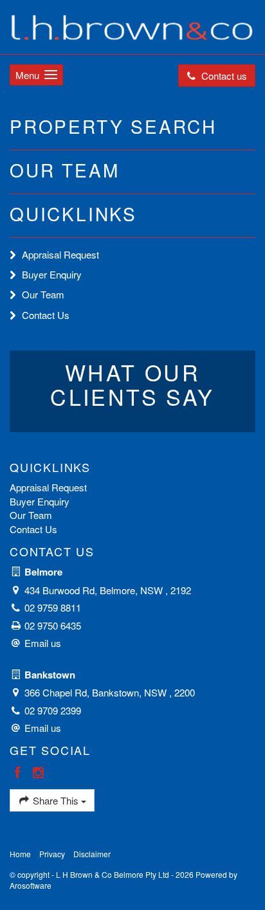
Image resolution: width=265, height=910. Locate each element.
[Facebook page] (20, 772)
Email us (42, 643)
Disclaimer (92, 853)
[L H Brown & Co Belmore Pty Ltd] (132, 25)
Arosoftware (30, 885)
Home (20, 853)
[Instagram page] (38, 772)
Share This (55, 800)
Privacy (52, 853)
